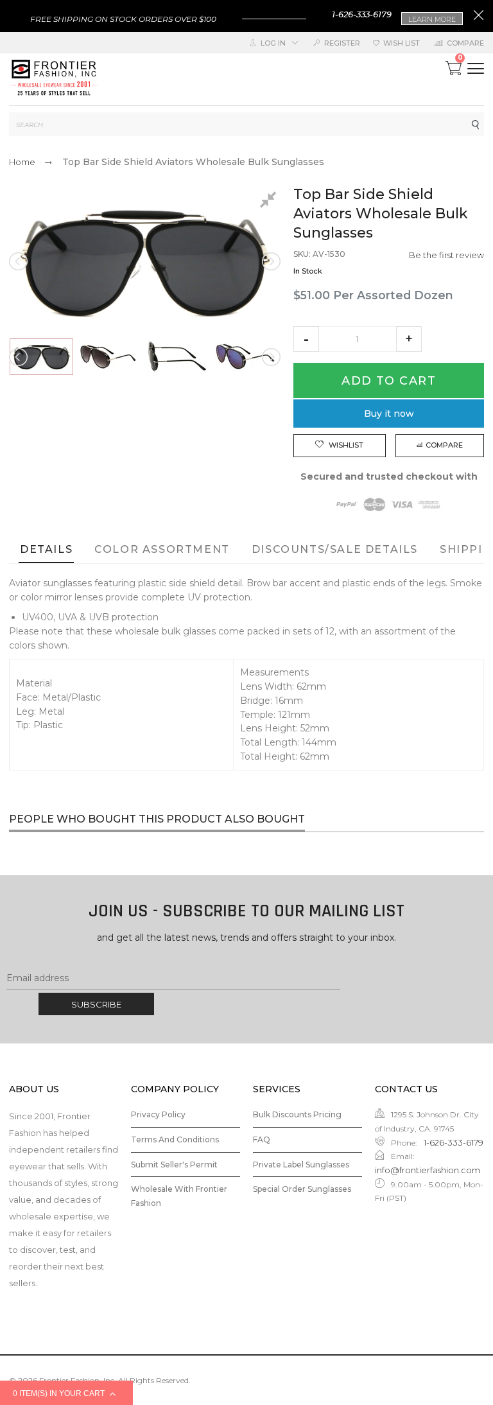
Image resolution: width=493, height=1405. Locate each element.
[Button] (475, 68)
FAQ (261, 1139)
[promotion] (478, 17)
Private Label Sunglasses (301, 1164)
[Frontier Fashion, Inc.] (54, 79)
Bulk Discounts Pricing (297, 1114)
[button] (306, 339)
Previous (19, 261)
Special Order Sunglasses (302, 1189)
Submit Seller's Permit (174, 1164)
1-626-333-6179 (362, 14)
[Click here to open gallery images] (270, 201)
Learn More (432, 19)
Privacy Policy (158, 1114)
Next (270, 261)
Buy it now (389, 413)
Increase (409, 339)
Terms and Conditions (175, 1139)
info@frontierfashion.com (427, 1170)
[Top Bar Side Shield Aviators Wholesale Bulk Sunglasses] (41, 356)
